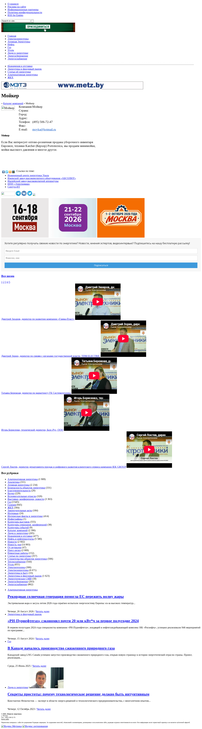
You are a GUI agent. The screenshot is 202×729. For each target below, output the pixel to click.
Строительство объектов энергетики (27, 558)
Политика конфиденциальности (25, 12)
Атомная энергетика (19, 485)
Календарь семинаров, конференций (27, 524)
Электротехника (16, 567)
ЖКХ (10, 77)
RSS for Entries (15, 15)
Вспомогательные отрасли (22, 496)
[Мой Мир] (13, 172)
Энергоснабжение (17, 58)
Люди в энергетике (18, 53)
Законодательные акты (20, 510)
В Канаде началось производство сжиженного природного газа (61, 648)
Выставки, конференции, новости (26, 499)
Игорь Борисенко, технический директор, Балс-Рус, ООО (32, 430)
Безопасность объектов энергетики (26, 487)
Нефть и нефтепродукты (21, 539)
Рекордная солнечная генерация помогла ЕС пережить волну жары (66, 596)
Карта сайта (5, 719)
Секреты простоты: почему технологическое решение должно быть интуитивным (78, 694)
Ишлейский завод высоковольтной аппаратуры (33, 181)
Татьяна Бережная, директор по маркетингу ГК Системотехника (36, 393)
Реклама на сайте (17, 6)
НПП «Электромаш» (19, 184)
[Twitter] (7, 172)
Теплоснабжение (17, 561)
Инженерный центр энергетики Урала (28, 175)
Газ (9, 47)
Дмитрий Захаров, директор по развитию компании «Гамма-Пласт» (37, 319)
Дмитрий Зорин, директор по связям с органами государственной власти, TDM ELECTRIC (50, 356)
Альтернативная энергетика (23, 74)
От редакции (14, 547)
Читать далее (42, 611)
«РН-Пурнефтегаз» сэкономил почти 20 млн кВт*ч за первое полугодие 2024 (73, 621)
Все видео (7, 276)
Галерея (12, 504)
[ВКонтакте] (3, 172)
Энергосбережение (18, 55)
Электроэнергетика (18, 38)
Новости (12, 541)
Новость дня (14, 544)
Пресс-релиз (14, 550)
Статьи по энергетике (19, 556)
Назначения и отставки (20, 66)
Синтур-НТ (14, 186)
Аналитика (14, 482)
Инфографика (15, 519)
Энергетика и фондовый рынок (25, 69)
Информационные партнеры (23, 9)
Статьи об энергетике (19, 71)
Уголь (11, 50)
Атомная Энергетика (19, 41)
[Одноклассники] (10, 172)
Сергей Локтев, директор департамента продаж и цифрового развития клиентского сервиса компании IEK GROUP (63, 467)
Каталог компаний (13, 103)
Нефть (11, 44)
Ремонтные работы (18, 553)
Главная (12, 36)
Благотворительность (19, 490)
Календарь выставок (19, 521)
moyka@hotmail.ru (44, 129)
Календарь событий (18, 527)
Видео (11, 493)
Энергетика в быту (18, 573)
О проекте (13, 4)
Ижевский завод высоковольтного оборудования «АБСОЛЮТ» (42, 178)
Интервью (13, 513)
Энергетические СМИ (20, 578)
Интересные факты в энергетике (25, 516)
